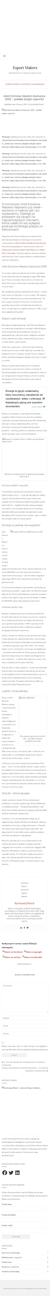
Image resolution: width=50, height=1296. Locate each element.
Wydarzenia (38, 84)
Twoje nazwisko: (9, 1215)
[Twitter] (28, 928)
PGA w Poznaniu (8, 253)
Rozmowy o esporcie (10, 1267)
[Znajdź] (46, 56)
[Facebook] (24, 928)
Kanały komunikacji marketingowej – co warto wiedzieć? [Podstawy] (25, 1069)
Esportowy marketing (11, 1253)
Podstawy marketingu (10, 1271)
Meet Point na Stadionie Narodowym (31, 243)
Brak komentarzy (24, 964)
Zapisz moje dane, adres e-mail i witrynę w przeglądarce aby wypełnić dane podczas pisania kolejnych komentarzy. (25, 1048)
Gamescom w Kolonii (10, 250)
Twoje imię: (7, 1204)
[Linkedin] (21, 928)
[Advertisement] (25, 26)
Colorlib (23, 1288)
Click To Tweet (37, 407)
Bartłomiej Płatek (36, 104)
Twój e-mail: (7, 1225)
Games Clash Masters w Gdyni (32, 250)
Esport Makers (25, 68)
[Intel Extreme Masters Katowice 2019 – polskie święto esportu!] (24, 118)
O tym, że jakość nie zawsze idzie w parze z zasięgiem (23, 1063)
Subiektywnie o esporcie (18, 84)
